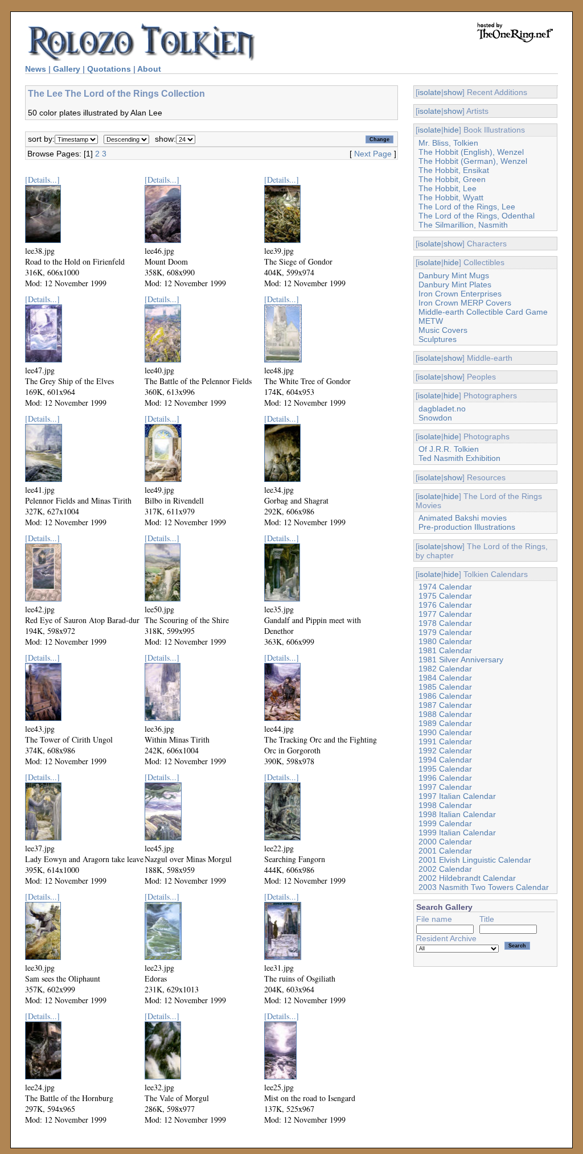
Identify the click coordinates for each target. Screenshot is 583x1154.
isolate (429, 92)
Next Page (373, 153)
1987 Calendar (445, 705)
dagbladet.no (442, 408)
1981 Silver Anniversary (460, 659)
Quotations (109, 68)
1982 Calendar (445, 668)
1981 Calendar (445, 650)
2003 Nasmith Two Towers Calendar (483, 887)
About (149, 68)
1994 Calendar (445, 759)
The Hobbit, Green (452, 179)
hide (451, 129)
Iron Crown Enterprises (460, 293)
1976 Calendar (445, 604)
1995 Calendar (445, 768)
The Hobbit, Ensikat (453, 170)
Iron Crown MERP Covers (464, 302)
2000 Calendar (445, 841)
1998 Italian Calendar (457, 814)
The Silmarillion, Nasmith (463, 224)
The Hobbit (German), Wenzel (472, 161)
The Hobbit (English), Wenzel (471, 151)
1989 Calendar (445, 723)
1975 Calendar (445, 595)
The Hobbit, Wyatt (450, 197)
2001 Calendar (445, 850)
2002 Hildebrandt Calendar (467, 878)
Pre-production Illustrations (466, 526)
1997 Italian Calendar (457, 796)
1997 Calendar (445, 787)
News (35, 68)
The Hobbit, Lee (447, 188)
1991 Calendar (445, 741)
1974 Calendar (445, 586)
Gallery (66, 68)
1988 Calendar (445, 714)
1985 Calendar (445, 686)
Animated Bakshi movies (462, 517)
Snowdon (435, 417)
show (453, 92)
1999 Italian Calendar (457, 832)
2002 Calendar (445, 868)
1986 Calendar (445, 695)
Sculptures (437, 339)
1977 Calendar (445, 614)
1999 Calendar (445, 823)
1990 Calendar (445, 732)
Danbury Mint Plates (454, 284)
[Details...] (42, 179)
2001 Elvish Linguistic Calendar (474, 859)
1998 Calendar (445, 805)
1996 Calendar (445, 777)
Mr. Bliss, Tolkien (448, 142)
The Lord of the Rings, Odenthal (476, 215)
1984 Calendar (445, 677)
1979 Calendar (445, 632)
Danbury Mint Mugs (453, 275)
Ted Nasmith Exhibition (459, 458)
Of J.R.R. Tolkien (448, 449)
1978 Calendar (445, 623)
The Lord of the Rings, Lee (466, 206)
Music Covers (442, 330)
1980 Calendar (445, 641)
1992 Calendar (445, 750)
